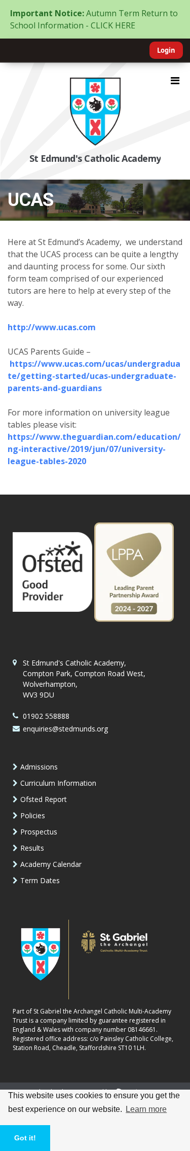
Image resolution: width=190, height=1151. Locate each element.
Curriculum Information (58, 783)
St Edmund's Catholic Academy (95, 158)
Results (32, 848)
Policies (32, 815)
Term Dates (40, 880)
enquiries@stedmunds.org (65, 729)
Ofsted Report (43, 799)
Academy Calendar (51, 864)
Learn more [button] (146, 1109)
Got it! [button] (25, 1138)
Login (166, 50)
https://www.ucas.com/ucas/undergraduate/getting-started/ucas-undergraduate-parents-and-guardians (94, 376)
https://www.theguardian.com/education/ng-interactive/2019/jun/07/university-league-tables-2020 (94, 449)
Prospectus (38, 831)
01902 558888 (46, 716)
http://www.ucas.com (52, 327)
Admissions (39, 767)
